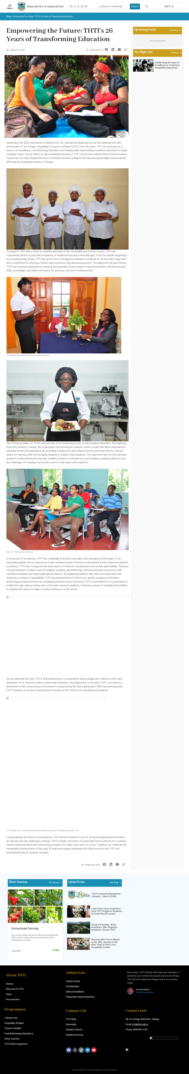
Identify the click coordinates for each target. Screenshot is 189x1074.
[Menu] (9, 5)
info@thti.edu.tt (140, 1024)
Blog (8, 16)
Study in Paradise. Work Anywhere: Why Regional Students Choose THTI (104, 927)
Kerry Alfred (16, 951)
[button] (106, 49)
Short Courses (11, 1038)
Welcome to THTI (15, 989)
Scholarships (72, 986)
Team (9, 994)
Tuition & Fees (73, 981)
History (9, 983)
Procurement (12, 999)
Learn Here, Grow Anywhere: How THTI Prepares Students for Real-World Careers (106, 911)
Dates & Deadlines (75, 991)
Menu (9, 8)
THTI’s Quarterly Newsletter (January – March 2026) (106, 895)
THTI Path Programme (15, 1044)
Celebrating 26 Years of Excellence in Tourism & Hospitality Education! (167, 65)
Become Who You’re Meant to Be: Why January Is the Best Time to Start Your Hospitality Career (105, 943)
